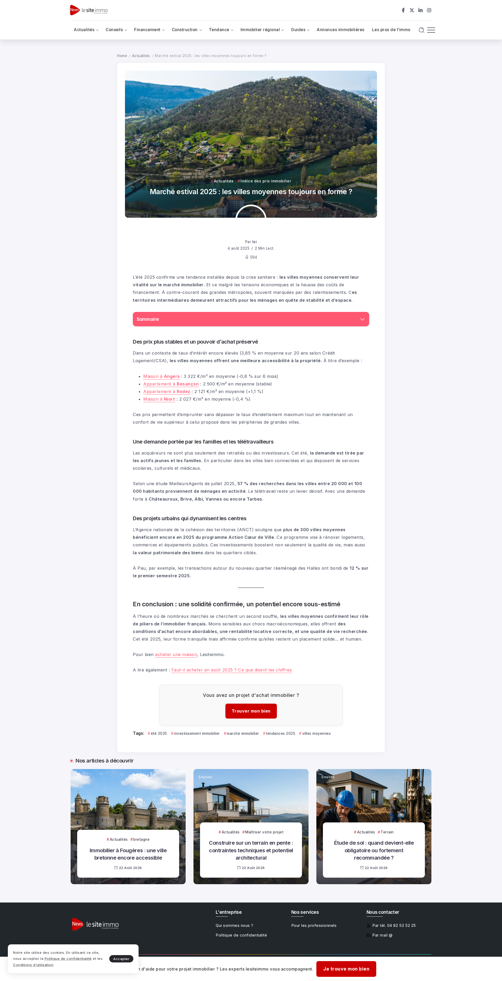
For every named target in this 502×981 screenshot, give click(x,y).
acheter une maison (176, 654)
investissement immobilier (197, 733)
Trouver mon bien (251, 711)
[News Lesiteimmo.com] (88, 9)
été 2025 (159, 733)
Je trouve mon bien (346, 969)
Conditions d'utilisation (33, 965)
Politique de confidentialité (68, 958)
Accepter (121, 959)
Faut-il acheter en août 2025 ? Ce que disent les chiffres (232, 669)
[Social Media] (403, 10)
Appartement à (171, 383)
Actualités (141, 56)
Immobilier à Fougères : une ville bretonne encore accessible (128, 854)
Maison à (161, 376)
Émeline (82, 777)
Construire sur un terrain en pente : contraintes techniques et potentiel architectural (251, 850)
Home (122, 56)
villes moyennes (316, 733)
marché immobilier (243, 733)
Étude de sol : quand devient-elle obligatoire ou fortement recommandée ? (374, 850)
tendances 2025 (280, 733)
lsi (254, 242)
